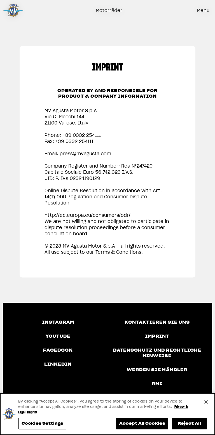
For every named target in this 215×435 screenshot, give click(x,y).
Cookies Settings (42, 423)
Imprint (157, 336)
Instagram (58, 322)
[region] (107, 414)
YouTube (58, 336)
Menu (203, 10)
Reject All (189, 423)
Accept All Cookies (142, 423)
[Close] (206, 402)
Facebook (58, 350)
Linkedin (58, 364)
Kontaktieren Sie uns (157, 322)
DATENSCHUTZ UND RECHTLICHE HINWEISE (157, 353)
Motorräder (109, 10)
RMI (157, 383)
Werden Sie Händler (157, 369)
